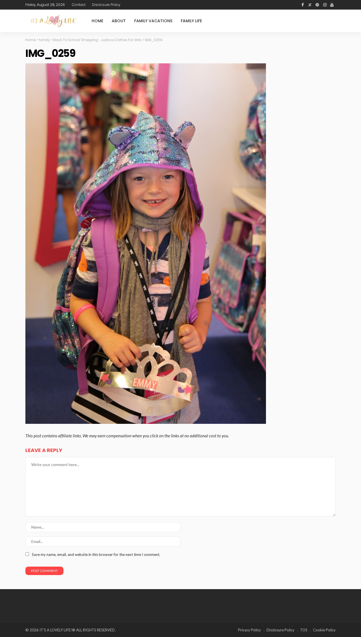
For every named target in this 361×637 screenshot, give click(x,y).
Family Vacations (153, 21)
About (119, 21)
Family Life (191, 21)
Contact (78, 4)
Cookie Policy (324, 630)
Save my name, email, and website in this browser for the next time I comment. (96, 554)
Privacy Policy (249, 630)
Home (97, 21)
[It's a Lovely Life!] (53, 21)
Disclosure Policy (106, 4)
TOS (303, 630)
